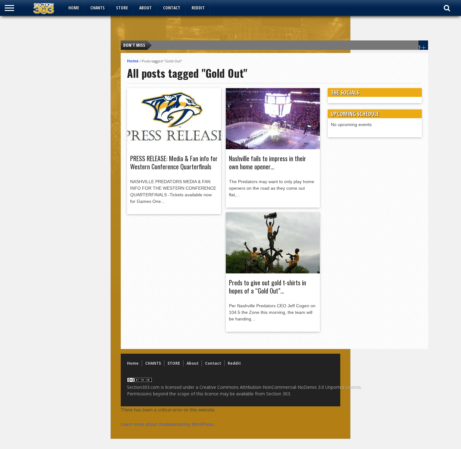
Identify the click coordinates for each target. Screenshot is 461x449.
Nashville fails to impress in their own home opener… (267, 162)
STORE (122, 8)
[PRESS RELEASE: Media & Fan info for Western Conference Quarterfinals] (174, 147)
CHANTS (97, 8)
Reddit (198, 8)
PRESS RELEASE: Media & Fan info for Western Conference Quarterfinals (174, 162)
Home (73, 8)
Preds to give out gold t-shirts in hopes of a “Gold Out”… (267, 286)
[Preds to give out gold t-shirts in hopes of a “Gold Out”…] (273, 271)
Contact (171, 8)
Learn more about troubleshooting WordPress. (168, 424)
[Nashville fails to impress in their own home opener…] (273, 147)
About (145, 8)
